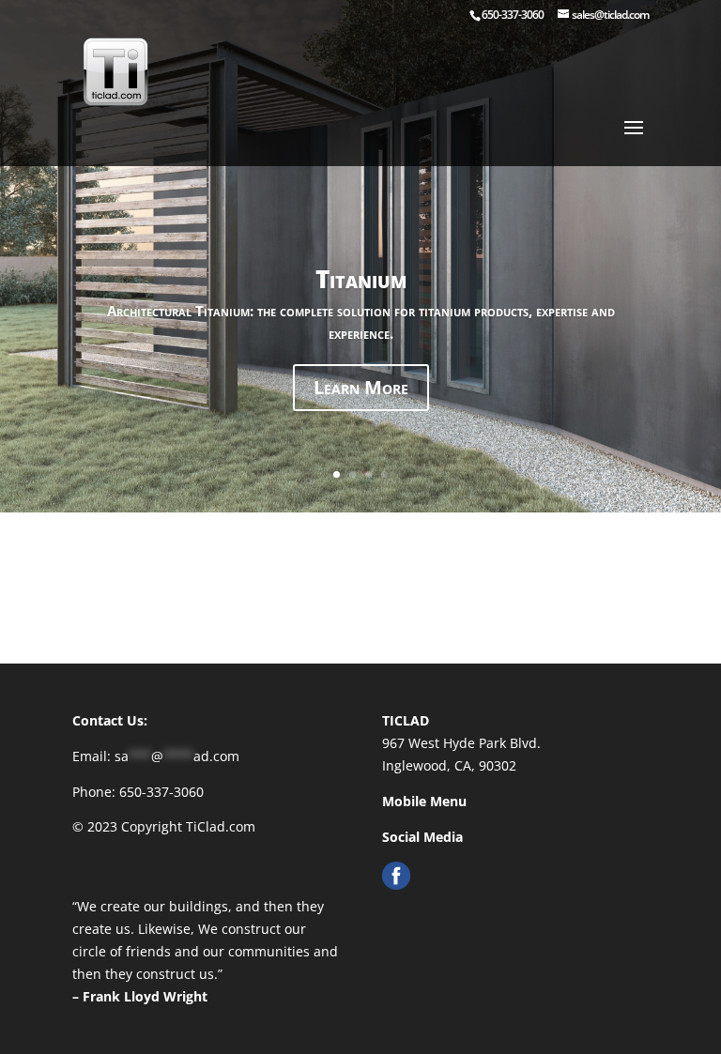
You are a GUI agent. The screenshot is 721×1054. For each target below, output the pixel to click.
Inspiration (360, 323)
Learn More (361, 407)
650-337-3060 (513, 15)
